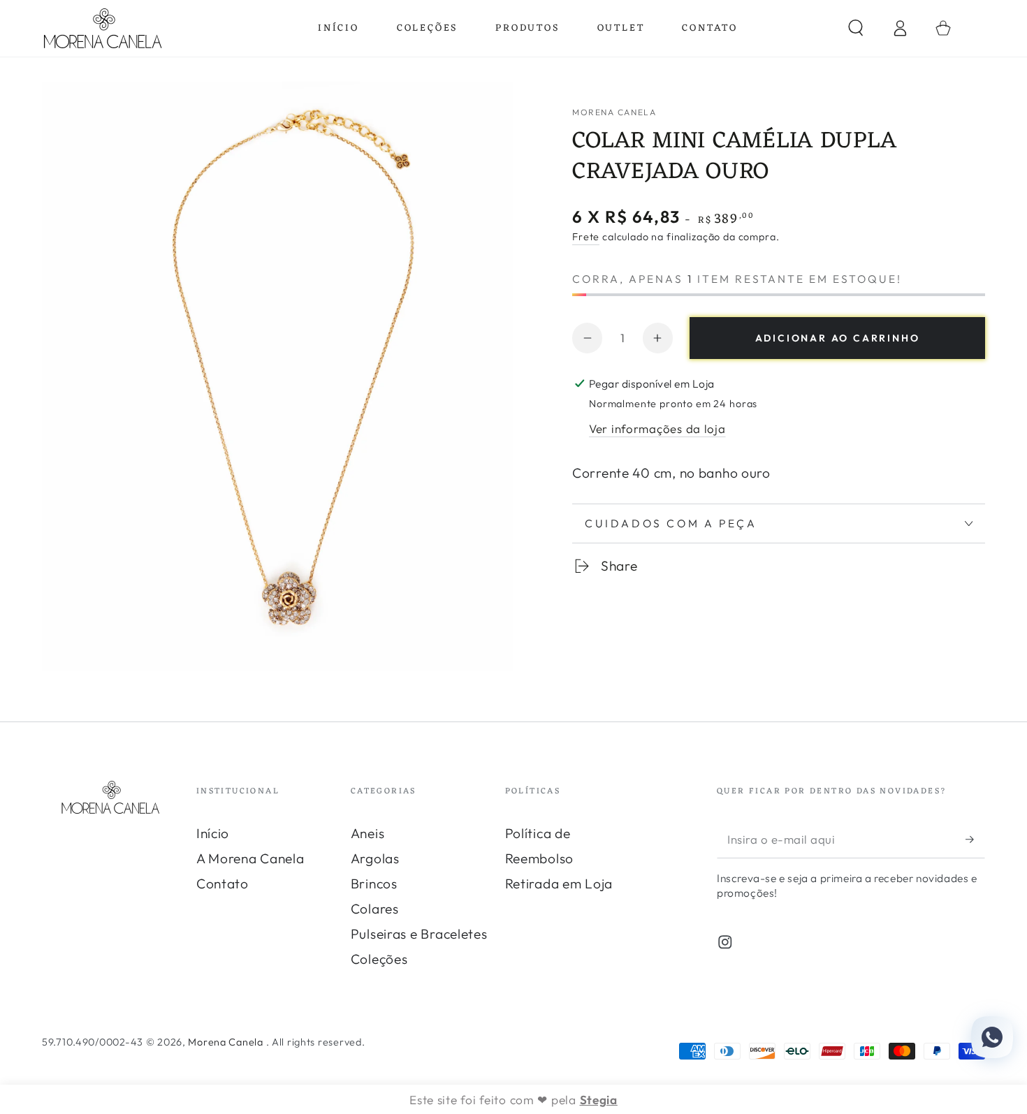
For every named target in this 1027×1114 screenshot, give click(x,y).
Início (212, 833)
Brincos (374, 883)
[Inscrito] (975, 839)
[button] (855, 28)
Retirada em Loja (559, 883)
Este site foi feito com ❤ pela (513, 1099)
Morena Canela (614, 112)
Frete (585, 236)
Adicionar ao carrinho (837, 338)
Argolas (375, 858)
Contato (222, 883)
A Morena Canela (250, 858)
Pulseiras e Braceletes (419, 933)
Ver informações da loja (657, 428)
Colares (375, 908)
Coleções (379, 959)
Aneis (368, 833)
